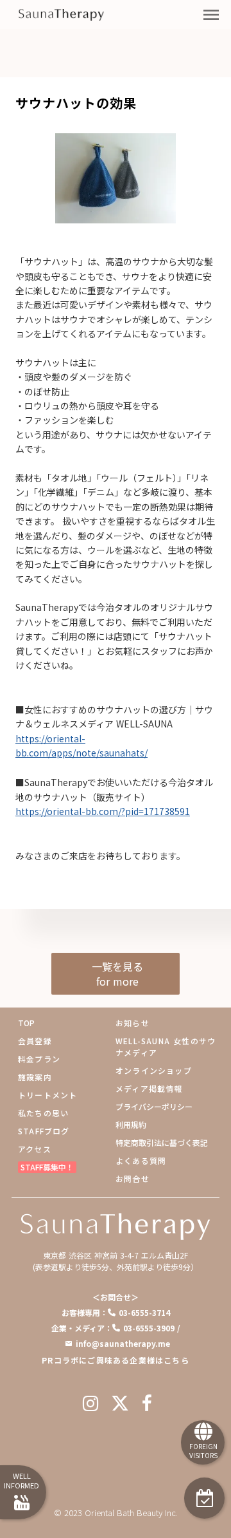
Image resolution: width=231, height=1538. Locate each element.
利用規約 (131, 1124)
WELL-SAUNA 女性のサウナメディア (166, 1046)
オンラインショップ (154, 1070)
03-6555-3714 (144, 1312)
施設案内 (35, 1076)
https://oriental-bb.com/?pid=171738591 (102, 811)
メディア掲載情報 (149, 1088)
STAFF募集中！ (47, 1166)
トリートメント (47, 1094)
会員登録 (35, 1040)
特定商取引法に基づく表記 (162, 1142)
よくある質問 (141, 1160)
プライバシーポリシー (154, 1106)
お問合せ (133, 1178)
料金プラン (39, 1058)
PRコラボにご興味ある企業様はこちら (115, 1360)
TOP (26, 1022)
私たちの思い (43, 1112)
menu (211, 15)
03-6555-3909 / (151, 1327)
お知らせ (133, 1022)
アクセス (34, 1148)
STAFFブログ (44, 1130)
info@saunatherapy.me (123, 1343)
